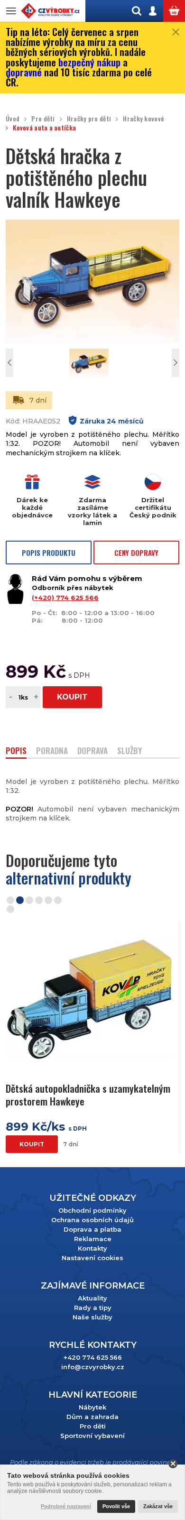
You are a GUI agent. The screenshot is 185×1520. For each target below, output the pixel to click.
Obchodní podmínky (92, 1210)
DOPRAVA (92, 751)
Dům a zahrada (92, 1416)
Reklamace (92, 1239)
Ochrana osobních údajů (92, 1220)
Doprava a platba (92, 1229)
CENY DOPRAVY (136, 552)
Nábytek (92, 1407)
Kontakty (92, 1248)
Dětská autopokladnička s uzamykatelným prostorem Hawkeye (88, 1095)
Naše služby (92, 1317)
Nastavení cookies (92, 1258)
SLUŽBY (129, 751)
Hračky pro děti (89, 118)
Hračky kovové (143, 118)
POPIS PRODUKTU (48, 552)
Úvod (12, 118)
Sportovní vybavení (92, 1435)
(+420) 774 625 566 (65, 597)
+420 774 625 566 (93, 1357)
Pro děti (43, 118)
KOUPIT (72, 696)
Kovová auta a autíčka (44, 127)
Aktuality (92, 1298)
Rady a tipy (92, 1307)
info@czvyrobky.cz (92, 1367)
